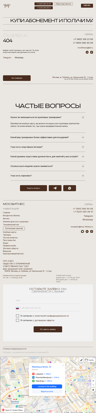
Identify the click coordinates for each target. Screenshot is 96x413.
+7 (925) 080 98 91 (83, 211)
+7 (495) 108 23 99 (83, 39)
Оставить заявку (48, 329)
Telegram (88, 216)
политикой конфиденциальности (52, 316)
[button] (63, 3)
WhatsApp (19, 57)
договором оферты (44, 320)
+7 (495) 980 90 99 (83, 43)
